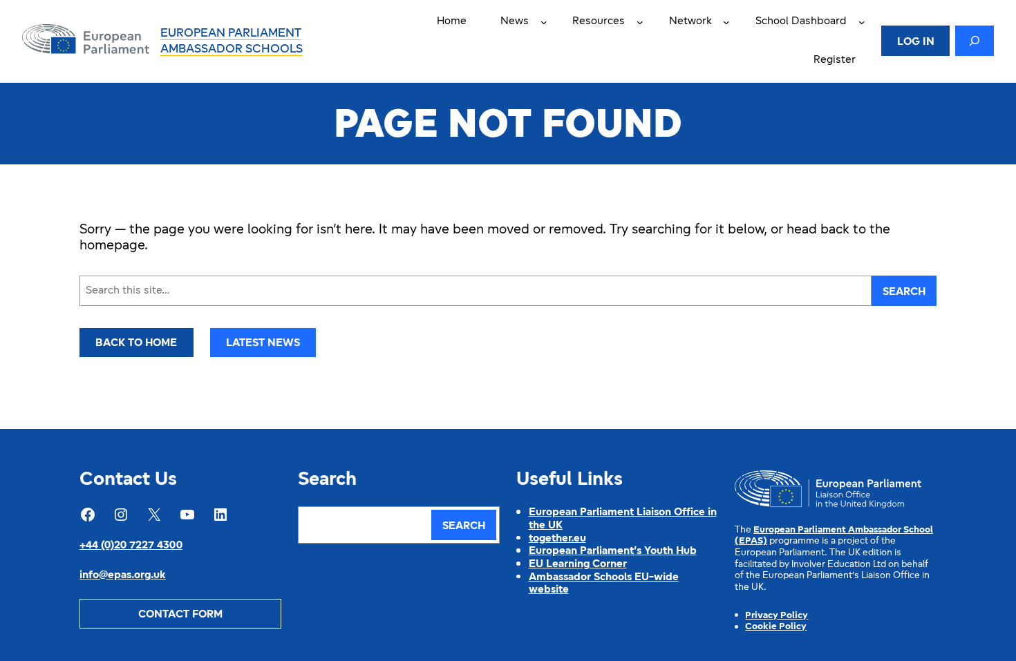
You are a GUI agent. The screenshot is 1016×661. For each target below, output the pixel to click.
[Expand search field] (974, 41)
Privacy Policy (776, 616)
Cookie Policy (776, 627)
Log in (915, 42)
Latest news (263, 343)
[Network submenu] (726, 22)
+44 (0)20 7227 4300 (130, 545)
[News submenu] (543, 22)
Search (904, 292)
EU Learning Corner (578, 564)
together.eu (557, 538)
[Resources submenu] (640, 22)
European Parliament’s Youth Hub (613, 551)
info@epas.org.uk (122, 575)
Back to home (136, 343)
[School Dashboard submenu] (861, 22)
